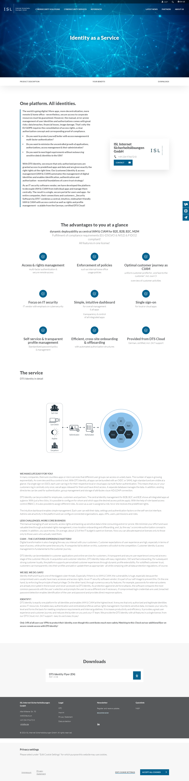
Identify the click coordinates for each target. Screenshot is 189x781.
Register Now (103, 713)
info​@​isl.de (24, 724)
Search (173, 2)
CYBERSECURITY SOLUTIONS (47, 9)
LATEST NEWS (152, 9)
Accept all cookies (151, 772)
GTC (60, 708)
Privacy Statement (65, 717)
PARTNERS (166, 9)
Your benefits (99, 82)
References (96, 9)
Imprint (61, 712)
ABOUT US (179, 9)
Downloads (163, 82)
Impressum (26, 772)
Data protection (64, 721)
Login (166, 2)
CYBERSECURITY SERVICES (75, 9)
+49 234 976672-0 (127, 156)
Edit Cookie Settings (125, 772)
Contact (120, 162)
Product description (29, 82)
